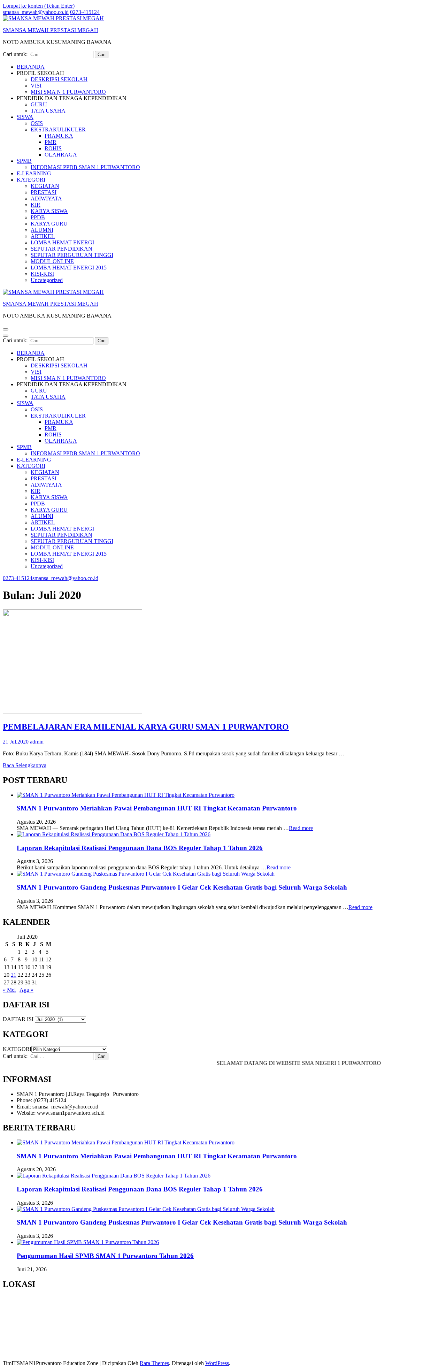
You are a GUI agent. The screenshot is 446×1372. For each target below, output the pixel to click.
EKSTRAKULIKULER (58, 129)
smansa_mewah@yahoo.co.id (36, 12)
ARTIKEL (43, 236)
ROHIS (53, 148)
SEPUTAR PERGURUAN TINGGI (72, 255)
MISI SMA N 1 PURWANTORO (68, 92)
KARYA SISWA (49, 211)
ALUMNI (42, 230)
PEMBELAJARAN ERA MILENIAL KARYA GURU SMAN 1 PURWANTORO (146, 726)
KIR (35, 205)
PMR (50, 142)
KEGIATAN (45, 186)
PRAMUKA (59, 136)
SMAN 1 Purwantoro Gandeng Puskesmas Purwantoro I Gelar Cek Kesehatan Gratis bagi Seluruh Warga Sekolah (182, 887)
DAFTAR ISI (18, 1019)
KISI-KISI (42, 274)
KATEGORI (31, 180)
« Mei (9, 990)
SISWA (25, 117)
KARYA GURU (49, 224)
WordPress (217, 1363)
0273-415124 (85, 12)
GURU (39, 104)
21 (13, 975)
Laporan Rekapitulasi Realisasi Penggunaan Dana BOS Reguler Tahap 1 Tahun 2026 (140, 848)
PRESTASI (43, 192)
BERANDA (31, 67)
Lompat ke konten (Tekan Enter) (39, 6)
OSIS (37, 123)
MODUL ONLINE (52, 261)
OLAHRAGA (61, 155)
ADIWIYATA (46, 198)
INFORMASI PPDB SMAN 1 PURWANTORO (85, 167)
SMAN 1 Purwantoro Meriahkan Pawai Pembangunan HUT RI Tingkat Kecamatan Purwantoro (157, 808)
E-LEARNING (34, 173)
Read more (301, 828)
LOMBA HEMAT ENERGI (62, 242)
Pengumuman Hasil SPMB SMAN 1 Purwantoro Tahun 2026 (105, 1255)
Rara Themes (154, 1363)
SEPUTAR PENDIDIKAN (61, 249)
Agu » (26, 990)
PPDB (38, 217)
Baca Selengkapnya (24, 765)
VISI (36, 86)
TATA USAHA (48, 111)
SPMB (24, 161)
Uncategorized (47, 280)
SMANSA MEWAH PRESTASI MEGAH (50, 30)
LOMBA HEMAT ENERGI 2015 (69, 267)
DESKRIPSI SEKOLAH (59, 79)
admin (37, 742)
